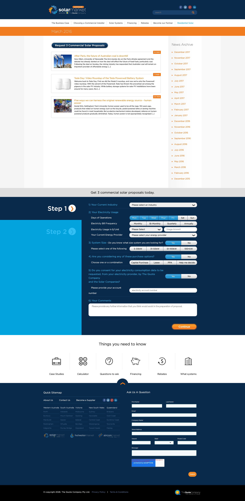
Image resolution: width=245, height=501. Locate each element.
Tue (144, 218)
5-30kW (138, 249)
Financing (132, 23)
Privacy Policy (98, 492)
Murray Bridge (66, 428)
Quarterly (171, 223)
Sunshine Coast (113, 420)
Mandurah (47, 420)
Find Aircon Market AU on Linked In (194, 7)
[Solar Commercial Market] (67, 9)
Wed (153, 218)
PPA (170, 262)
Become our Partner (163, 23)
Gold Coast (111, 416)
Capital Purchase (139, 262)
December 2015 (182, 178)
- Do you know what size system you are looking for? (126, 242)
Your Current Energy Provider (106, 234)
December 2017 (182, 52)
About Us (48, 400)
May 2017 (179, 92)
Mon (134, 218)
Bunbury (46, 416)
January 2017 (181, 115)
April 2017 (179, 98)
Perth (45, 412)
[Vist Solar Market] (54, 435)
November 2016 (182, 127)
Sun (192, 218)
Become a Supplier (85, 400)
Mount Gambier (66, 416)
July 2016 (179, 150)
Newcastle (93, 416)
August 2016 (180, 144)
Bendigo (78, 424)
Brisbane (110, 412)
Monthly (138, 223)
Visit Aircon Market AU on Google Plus (190, 7)
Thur (163, 218)
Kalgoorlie (47, 428)
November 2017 (182, 58)
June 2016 (179, 155)
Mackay (110, 428)
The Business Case (60, 23)
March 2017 (180, 104)
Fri (173, 218)
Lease (157, 262)
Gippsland (79, 428)
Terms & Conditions (119, 492)
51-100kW (172, 249)
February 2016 (181, 173)
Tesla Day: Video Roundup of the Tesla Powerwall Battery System (109, 78)
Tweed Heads (94, 428)
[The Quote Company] (188, 492)
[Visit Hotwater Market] (82, 435)
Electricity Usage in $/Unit (105, 229)
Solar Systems (116, 23)
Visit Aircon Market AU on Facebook (180, 7)
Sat (182, 218)
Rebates (145, 23)
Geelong (78, 416)
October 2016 (181, 132)
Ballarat (78, 420)
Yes (173, 243)
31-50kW (154, 249)
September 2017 (182, 69)
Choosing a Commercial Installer (89, 23)
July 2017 (179, 81)
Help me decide (187, 262)
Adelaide (64, 412)
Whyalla (63, 424)
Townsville (111, 424)
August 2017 (180, 75)
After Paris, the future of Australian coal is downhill (101, 56)
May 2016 (179, 161)
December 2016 (182, 121)
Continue (184, 326)
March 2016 (180, 167)
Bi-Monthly (154, 223)
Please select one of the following (109, 248)
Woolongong (94, 424)
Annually (188, 223)
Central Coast (94, 420)
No (189, 243)
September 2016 (182, 138)
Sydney (92, 412)
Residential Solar (185, 23)
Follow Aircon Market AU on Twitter (185, 7)
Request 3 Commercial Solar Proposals (80, 45)
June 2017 (179, 86)
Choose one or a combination (106, 262)
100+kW (189, 249)
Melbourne (79, 412)
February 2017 (181, 109)
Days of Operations (101, 217)
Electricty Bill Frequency (104, 223)
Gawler (63, 420)
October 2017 (181, 63)
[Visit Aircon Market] (109, 435)
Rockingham (48, 424)
